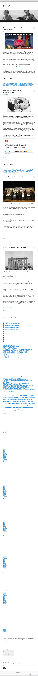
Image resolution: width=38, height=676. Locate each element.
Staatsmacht (8, 409)
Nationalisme (23, 403)
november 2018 (5, 531)
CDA (32, 169)
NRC (26, 403)
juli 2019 (4, 523)
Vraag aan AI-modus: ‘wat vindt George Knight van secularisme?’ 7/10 (12, 353)
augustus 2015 (5, 571)
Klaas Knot (20, 85)
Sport (3, 430)
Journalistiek (7, 401)
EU (20, 84)
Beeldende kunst (10, 395)
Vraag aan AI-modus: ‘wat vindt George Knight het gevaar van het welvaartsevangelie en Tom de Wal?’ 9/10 (17, 349)
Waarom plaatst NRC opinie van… (15, 329)
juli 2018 (4, 535)
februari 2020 (5, 516)
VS (24, 410)
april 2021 (4, 501)
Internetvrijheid (27, 399)
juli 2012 (4, 609)
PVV (32, 85)
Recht (3, 428)
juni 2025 (4, 450)
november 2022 (5, 482)
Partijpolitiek (10, 405)
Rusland (16, 407)
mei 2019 (4, 525)
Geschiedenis (10, 169)
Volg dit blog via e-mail (6, 662)
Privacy (24, 405)
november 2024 (5, 457)
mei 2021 (4, 500)
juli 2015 (4, 572)
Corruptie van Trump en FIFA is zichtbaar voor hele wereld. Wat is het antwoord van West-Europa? (16, 383)
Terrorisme (15, 409)
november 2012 (5, 605)
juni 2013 (4, 598)
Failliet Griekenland (5, 85)
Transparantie (18, 409)
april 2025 (4, 452)
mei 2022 (4, 488)
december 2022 (5, 481)
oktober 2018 (4, 532)
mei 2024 (4, 463)
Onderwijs (4, 426)
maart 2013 (4, 601)
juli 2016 (4, 560)
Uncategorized (5, 431)
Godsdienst (18, 399)
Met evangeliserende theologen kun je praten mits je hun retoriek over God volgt (14, 388)
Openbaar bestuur (5, 405)
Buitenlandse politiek (15, 395)
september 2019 (5, 521)
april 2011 (4, 625)
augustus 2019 (5, 522)
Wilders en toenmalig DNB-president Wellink (24, 121)
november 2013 (5, 593)
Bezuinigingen (8, 84)
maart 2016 (4, 564)
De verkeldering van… (8, 325)
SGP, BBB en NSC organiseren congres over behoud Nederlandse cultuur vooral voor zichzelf (15, 374)
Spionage (4, 409)
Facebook (30, 397)
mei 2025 (4, 451)
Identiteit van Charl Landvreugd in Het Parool (9, 391)
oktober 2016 (4, 557)
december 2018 (5, 530)
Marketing (26, 401)
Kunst (23, 401)
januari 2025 (4, 455)
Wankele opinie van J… (8, 323)
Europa (24, 84)
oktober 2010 (4, 631)
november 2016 (5, 556)
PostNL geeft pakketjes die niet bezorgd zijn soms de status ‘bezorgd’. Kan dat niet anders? (15, 379)
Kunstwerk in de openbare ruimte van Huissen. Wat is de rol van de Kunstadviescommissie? (15, 352)
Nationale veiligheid (18, 403)
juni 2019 (4, 524)
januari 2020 (4, 517)
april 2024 (4, 464)
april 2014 (4, 588)
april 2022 (4, 489)
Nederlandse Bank (25, 85)
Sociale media (30, 407)
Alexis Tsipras (17, 83)
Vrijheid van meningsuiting (18, 410)
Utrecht (32, 409)
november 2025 (5, 445)
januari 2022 (4, 492)
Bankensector (29, 83)
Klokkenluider (16, 401)
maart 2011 (4, 626)
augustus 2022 (5, 485)
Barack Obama (5, 395)
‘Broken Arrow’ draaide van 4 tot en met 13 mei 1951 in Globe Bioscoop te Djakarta (14, 376)
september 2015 (5, 570)
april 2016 (4, 563)
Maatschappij (10, 83)
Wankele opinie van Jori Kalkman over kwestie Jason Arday (11, 346)
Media (17, 169)
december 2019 (5, 518)
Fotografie (33, 397)
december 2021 (5, 493)
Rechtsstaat (8, 407)
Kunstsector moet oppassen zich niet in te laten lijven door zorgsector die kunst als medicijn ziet (16, 350)
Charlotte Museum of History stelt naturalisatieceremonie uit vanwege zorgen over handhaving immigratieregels (18, 385)
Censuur (27, 395)
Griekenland (15, 85)
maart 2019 (4, 527)
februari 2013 (5, 602)
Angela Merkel (21, 83)
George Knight (7, 5)
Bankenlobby (25, 83)
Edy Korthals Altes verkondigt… (15, 325)
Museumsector (12, 403)
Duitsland (16, 84)
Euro (22, 84)
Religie (13, 407)
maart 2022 (4, 490)
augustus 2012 (5, 608)
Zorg (3, 432)
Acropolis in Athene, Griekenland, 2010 (8, 307)
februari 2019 (5, 528)
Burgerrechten (22, 395)
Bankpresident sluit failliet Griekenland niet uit (15, 176)
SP (7, 172)
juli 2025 (4, 449)
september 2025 (5, 447)
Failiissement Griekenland (31, 84)
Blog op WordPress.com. (19, 672)
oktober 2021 (4, 495)
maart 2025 (4, 453)
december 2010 (5, 629)
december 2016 (5, 555)
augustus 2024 (5, 460)
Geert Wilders (10, 85)
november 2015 (5, 568)
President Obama (21, 405)
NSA (27, 403)
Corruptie (8, 397)
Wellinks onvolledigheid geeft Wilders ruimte (14, 247)
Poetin (18, 405)
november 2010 (5, 630)
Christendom (31, 395)
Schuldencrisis (5, 172)
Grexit (13, 85)
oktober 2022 (5, 483)
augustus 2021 (5, 497)
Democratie (15, 397)
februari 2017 (5, 553)
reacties (17, 172)
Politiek (13, 83)
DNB (14, 84)
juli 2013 (4, 597)
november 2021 (5, 494)
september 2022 (5, 484)
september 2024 (5, 459)
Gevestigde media (12, 399)
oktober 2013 (4, 594)
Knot (22, 85)
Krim (21, 401)
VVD (12, 172)
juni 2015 (4, 573)
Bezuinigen (4, 84)
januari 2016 (4, 566)
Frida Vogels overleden (6, 382)
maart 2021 (4, 502)
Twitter (30, 409)
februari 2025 (5, 454)
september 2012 (5, 607)
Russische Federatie (22, 407)
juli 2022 (4, 486)
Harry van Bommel (16, 171)
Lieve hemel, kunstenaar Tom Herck (7, 354)
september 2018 (5, 533)
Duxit (10, 170)
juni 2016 (4, 561)
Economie (7, 83)
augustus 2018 (5, 534)
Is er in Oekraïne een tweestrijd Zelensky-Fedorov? (10, 348)
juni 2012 (4, 610)
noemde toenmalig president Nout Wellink (16, 203)
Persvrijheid (15, 405)
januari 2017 (4, 554)
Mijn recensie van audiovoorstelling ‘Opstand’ (9, 377)
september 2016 (5, 558)
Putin (31, 405)
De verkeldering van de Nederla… (15, 323)
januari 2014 (4, 591)
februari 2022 (5, 491)
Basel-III (32, 83)
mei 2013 (4, 599)
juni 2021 (4, 499)
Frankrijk (4, 399)
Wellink (8, 67)
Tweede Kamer (10, 172)
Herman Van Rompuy (21, 171)
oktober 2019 (4, 520)
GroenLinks (11, 171)
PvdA (33, 405)
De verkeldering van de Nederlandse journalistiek (10, 347)
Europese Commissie (21, 170)
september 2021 (5, 496)
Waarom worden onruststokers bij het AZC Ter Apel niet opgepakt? (12, 378)
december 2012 (5, 604)
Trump (22, 409)
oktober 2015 (4, 569)
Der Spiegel (30, 51)
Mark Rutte (27, 171)
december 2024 (5, 456)
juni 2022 (4, 487)
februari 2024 (5, 466)
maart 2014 (4, 589)
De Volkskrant (10, 271)
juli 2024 (4, 461)
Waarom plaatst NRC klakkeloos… (15, 327)
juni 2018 (4, 536)
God (15, 399)
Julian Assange (12, 401)
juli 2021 (4, 498)
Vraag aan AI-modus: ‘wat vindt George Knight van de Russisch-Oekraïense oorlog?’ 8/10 (15, 351)
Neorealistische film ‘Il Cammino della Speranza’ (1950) (10, 375)
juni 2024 (4, 462)
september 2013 (5, 595)
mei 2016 (4, 562)
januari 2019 (4, 529)
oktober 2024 (5, 458)
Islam (30, 399)
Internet (24, 399)
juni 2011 (4, 623)
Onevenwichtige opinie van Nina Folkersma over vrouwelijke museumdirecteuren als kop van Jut (16, 387)
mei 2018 (4, 537)
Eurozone (26, 84)
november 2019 (5, 519)
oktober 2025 (4, 446)
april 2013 (4, 600)
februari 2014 (5, 590)
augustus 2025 (5, 448)
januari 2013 (4, 603)
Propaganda (27, 405)
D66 (12, 397)
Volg (4, 668)
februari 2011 (4, 627)
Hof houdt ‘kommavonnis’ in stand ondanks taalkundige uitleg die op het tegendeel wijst (15, 386)
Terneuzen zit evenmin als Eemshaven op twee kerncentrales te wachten (12, 384)
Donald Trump (20, 397)
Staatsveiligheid (12, 409)
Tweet (6, 159)
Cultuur (11, 397)
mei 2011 (4, 624)
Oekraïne (30, 403)
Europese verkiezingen (28, 170)
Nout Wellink (18, 66)
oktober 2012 (4, 606)
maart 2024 (4, 465)
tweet (11, 135)
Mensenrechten (6, 403)
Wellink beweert (5, 283)
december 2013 (5, 592)
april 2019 (4, 526)
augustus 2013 (5, 596)
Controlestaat (5, 397)
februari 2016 (5, 565)
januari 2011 (4, 628)
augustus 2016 (5, 559)
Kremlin (19, 401)
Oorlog (33, 403)
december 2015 (5, 567)
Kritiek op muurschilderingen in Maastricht (9, 345)
